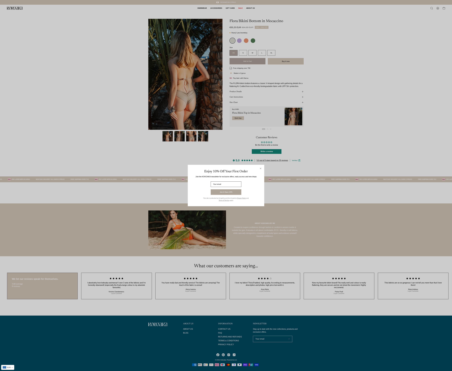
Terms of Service (224, 200)
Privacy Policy (241, 198)
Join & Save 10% (226, 192)
